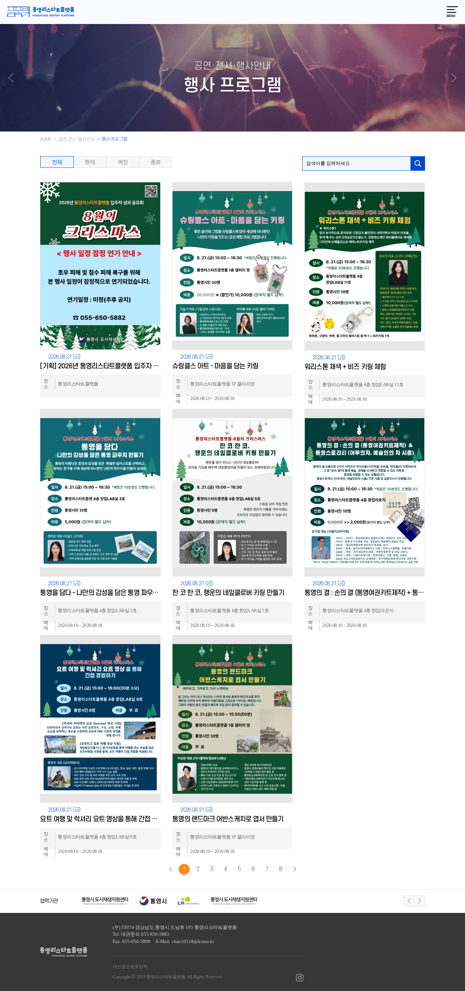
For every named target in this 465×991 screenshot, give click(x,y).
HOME (46, 139)
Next (419, 900)
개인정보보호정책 (130, 966)
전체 (57, 162)
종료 (155, 162)
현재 (90, 162)
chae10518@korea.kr (193, 941)
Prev (409, 900)
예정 (123, 162)
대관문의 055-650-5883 (145, 934)
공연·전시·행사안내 (76, 139)
